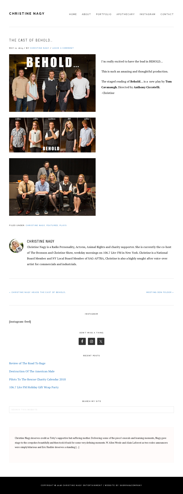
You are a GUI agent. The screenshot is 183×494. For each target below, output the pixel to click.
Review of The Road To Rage (27, 363)
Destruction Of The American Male (32, 371)
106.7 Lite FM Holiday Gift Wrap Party (34, 387)
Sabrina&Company (131, 485)
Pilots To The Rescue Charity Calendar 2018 (37, 379)
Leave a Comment (63, 48)
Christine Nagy (27, 13)
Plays (63, 225)
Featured (52, 225)
